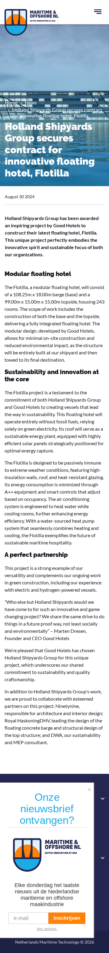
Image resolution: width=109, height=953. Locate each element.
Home (11, 102)
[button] (91, 788)
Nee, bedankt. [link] (47, 929)
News (31, 102)
